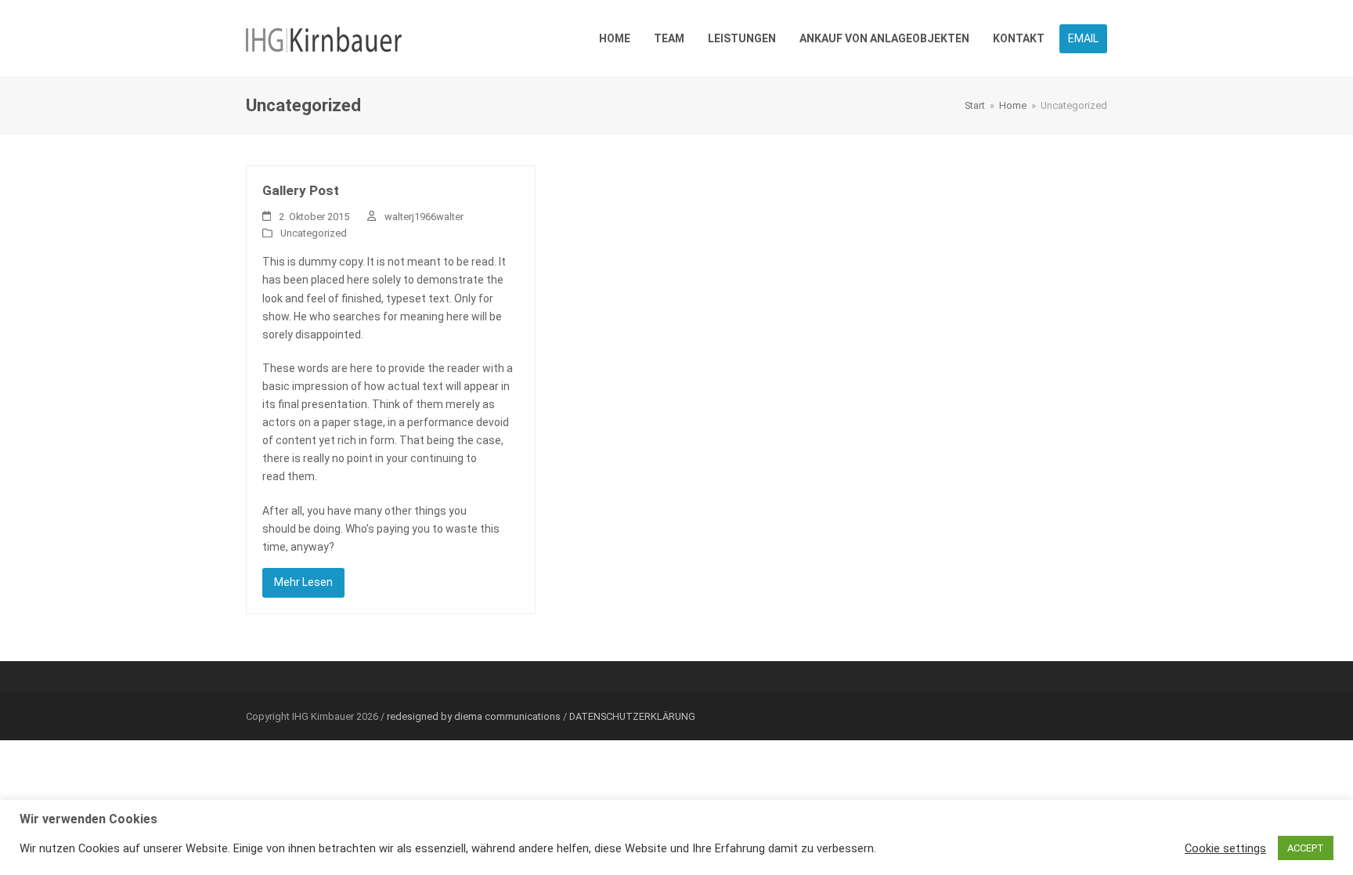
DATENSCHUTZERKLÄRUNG (632, 716)
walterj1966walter (424, 216)
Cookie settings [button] (1225, 848)
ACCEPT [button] (1305, 848)
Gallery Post (300, 190)
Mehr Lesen (303, 582)
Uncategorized (313, 233)
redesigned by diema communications (474, 716)
